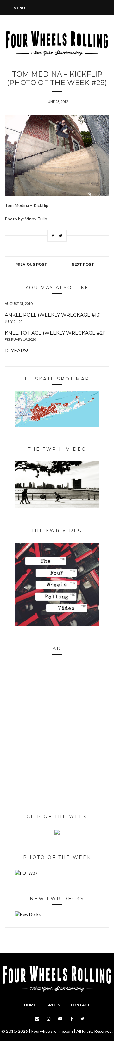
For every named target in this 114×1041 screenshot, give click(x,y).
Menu (18, 8)
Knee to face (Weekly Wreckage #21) (55, 333)
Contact (80, 1005)
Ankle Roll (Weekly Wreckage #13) (53, 315)
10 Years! (16, 350)
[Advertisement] (57, 730)
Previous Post (31, 264)
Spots (53, 1005)
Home (30, 1005)
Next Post (83, 264)
